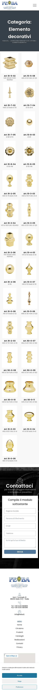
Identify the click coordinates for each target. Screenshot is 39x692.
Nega (19, 681)
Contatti (19, 643)
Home (19, 625)
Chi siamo (20, 628)
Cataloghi (20, 636)
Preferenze (19, 687)
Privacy (20, 647)
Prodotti (19, 632)
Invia (20, 551)
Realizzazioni (19, 639)
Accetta (19, 675)
